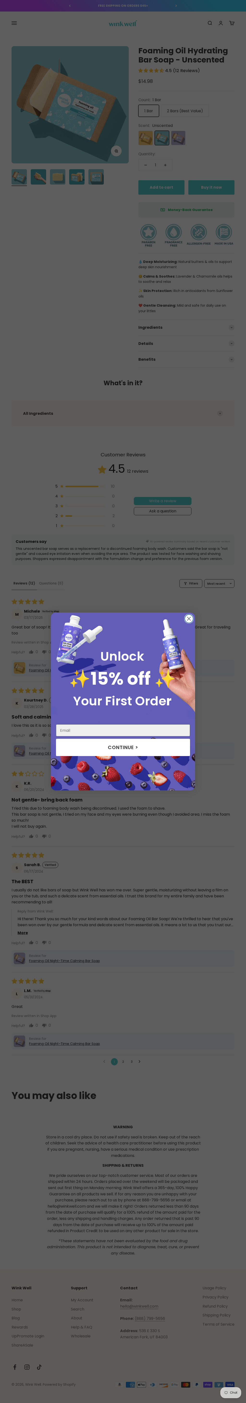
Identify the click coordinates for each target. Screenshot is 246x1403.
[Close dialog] (189, 619)
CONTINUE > (123, 747)
